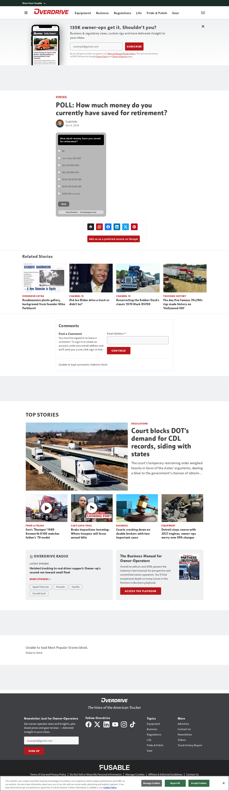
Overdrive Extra (33, 296)
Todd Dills (71, 121)
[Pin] (134, 226)
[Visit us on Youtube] (115, 724)
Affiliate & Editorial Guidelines (165, 774)
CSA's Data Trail (81, 525)
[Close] (223, 783)
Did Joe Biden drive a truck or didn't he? (89, 302)
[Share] (108, 226)
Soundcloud (39, 593)
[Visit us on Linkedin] (106, 724)
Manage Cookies (135, 774)
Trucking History (174, 296)
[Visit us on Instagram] (124, 724)
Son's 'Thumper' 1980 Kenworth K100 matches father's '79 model (42, 534)
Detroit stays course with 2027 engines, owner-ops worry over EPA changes (178, 534)
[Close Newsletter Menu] (203, 26)
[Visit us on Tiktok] (133, 724)
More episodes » (40, 579)
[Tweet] (125, 226)
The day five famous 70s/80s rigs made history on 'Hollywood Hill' (183, 304)
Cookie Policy (110, 787)
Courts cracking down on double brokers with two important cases (133, 534)
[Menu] (26, 12)
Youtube (60, 586)
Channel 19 (76, 296)
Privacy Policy (102, 56)
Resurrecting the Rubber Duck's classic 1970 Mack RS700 (137, 302)
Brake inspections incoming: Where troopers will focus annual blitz (90, 534)
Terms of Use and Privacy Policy (121, 53)
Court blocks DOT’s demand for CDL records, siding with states (161, 442)
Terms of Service (119, 56)
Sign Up (34, 751)
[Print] (90, 226)
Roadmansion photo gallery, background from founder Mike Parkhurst (43, 304)
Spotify (75, 586)
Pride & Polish (35, 525)
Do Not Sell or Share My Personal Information (96, 774)
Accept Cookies (199, 783)
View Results (72, 212)
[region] (114, 783)
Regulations (139, 423)
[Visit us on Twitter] (97, 724)
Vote (63, 204)
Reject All (175, 783)
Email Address (116, 333)
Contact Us (192, 774)
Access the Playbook (141, 591)
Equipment (168, 525)
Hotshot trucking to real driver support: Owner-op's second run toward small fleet (65, 570)
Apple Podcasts (41, 586)
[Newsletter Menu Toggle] (203, 12)
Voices (61, 97)
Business (122, 525)
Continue (118, 350)
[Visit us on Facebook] (88, 724)
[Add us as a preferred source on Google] (99, 226)
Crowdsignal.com (88, 212)
